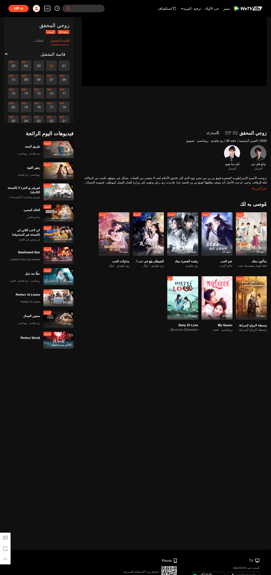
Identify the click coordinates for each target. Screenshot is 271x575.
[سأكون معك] (251, 234)
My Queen (225, 325)
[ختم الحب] (217, 234)
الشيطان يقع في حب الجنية (147, 261)
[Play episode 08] (38, 79)
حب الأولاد (212, 8)
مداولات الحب (121, 261)
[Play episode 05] (13, 65)
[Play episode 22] (51, 120)
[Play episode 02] (51, 65)
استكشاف (165, 8)
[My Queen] (217, 298)
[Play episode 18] (38, 107)
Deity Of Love (188, 325)
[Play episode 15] (13, 93)
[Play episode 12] (51, 93)
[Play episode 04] (26, 65)
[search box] (68, 8)
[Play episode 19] (26, 107)
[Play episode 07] (51, 79)
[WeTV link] (248, 8)
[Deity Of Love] (182, 298)
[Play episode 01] (64, 65)
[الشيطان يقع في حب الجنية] (148, 234)
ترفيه (197, 8)
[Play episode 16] (64, 107)
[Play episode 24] (26, 120)
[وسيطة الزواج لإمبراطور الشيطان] (251, 298)
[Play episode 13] (38, 93)
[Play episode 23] (38, 120)
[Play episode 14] (26, 93)
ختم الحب (226, 261)
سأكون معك (259, 261)
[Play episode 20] (13, 107)
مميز (226, 8)
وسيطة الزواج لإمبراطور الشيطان (246, 325)
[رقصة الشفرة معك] (182, 234)
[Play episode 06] (64, 79)
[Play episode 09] (26, 79)
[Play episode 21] (64, 120)
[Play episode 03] (38, 65)
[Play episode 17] (51, 107)
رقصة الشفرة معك (186, 261)
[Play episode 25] (13, 120)
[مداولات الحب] (114, 234)
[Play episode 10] (13, 79)
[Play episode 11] (64, 93)
